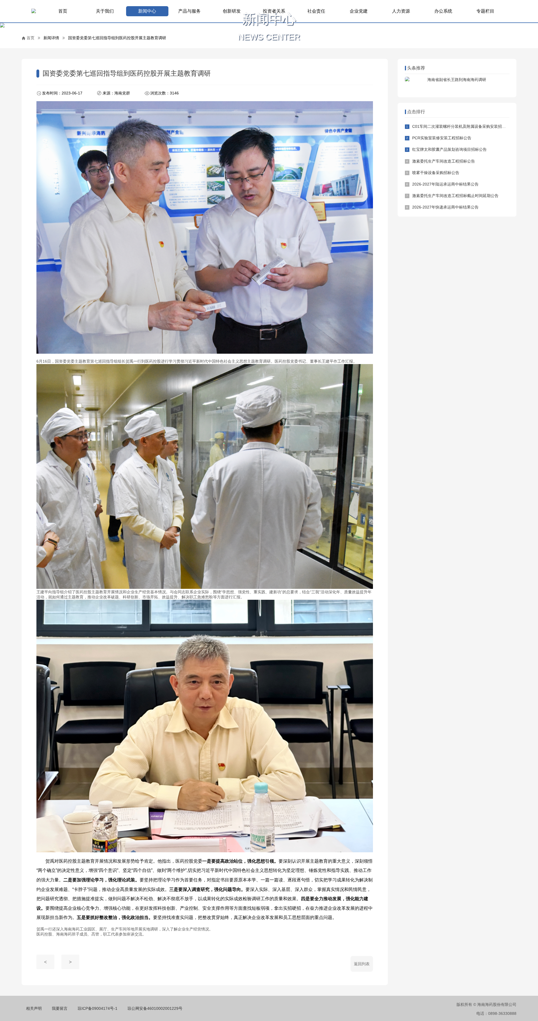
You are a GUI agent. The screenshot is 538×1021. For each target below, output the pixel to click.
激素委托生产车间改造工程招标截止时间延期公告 (455, 195)
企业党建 (359, 11)
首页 (62, 11)
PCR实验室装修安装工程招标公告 (441, 138)
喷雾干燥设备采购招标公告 (435, 172)
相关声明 (34, 1008)
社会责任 (316, 11)
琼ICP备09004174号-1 (97, 1008)
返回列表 (362, 964)
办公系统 (443, 11)
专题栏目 (485, 11)
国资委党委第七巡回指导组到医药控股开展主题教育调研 (117, 38)
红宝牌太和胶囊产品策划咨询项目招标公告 (449, 149)
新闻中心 (147, 11)
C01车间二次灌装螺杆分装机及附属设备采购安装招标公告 (463, 126)
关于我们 (105, 11)
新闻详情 (51, 38)
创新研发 (232, 11)
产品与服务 (189, 11)
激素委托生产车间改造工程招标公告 (443, 161)
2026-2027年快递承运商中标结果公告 (445, 207)
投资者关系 (274, 11)
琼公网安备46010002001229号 (154, 1008)
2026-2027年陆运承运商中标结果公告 (445, 184)
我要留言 (60, 1008)
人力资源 (401, 11)
